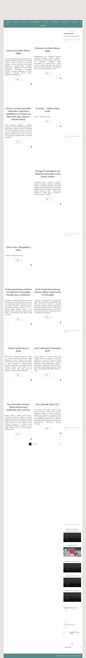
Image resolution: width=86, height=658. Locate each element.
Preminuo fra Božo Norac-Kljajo (47, 49)
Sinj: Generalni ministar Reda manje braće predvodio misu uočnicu (18, 407)
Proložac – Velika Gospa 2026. (47, 109)
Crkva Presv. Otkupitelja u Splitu (18, 248)
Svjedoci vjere (64, 22)
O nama (15, 22)
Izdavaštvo (54, 22)
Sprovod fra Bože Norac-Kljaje (18, 51)
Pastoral (45, 22)
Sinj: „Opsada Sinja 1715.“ (48, 404)
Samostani (23, 22)
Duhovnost (74, 22)
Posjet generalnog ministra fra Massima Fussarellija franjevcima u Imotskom (18, 292)
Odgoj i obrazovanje (34, 22)
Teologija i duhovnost (69, 624)
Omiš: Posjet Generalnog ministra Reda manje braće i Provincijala (47, 292)
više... (18, 79)
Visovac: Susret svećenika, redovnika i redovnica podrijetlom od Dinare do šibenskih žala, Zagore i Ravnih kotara (18, 113)
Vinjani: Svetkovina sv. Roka (18, 349)
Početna (8, 22)
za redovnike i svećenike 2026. (71, 36)
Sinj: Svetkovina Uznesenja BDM (47, 349)
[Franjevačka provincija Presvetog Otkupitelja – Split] (43, 10)
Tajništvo (43, 25)
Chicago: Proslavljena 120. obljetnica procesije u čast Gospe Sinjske (47, 173)
